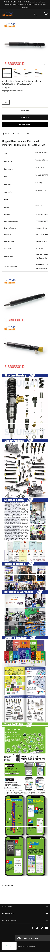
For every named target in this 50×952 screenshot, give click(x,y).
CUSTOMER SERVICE (9, 920)
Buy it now (25, 117)
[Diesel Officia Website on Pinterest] (41, 928)
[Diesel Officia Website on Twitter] (37, 928)
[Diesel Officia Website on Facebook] (32, 928)
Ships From (7, 98)
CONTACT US (7, 907)
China (6, 102)
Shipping (5, 91)
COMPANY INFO (8, 913)
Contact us (7, 885)
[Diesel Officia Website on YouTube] (46, 928)
